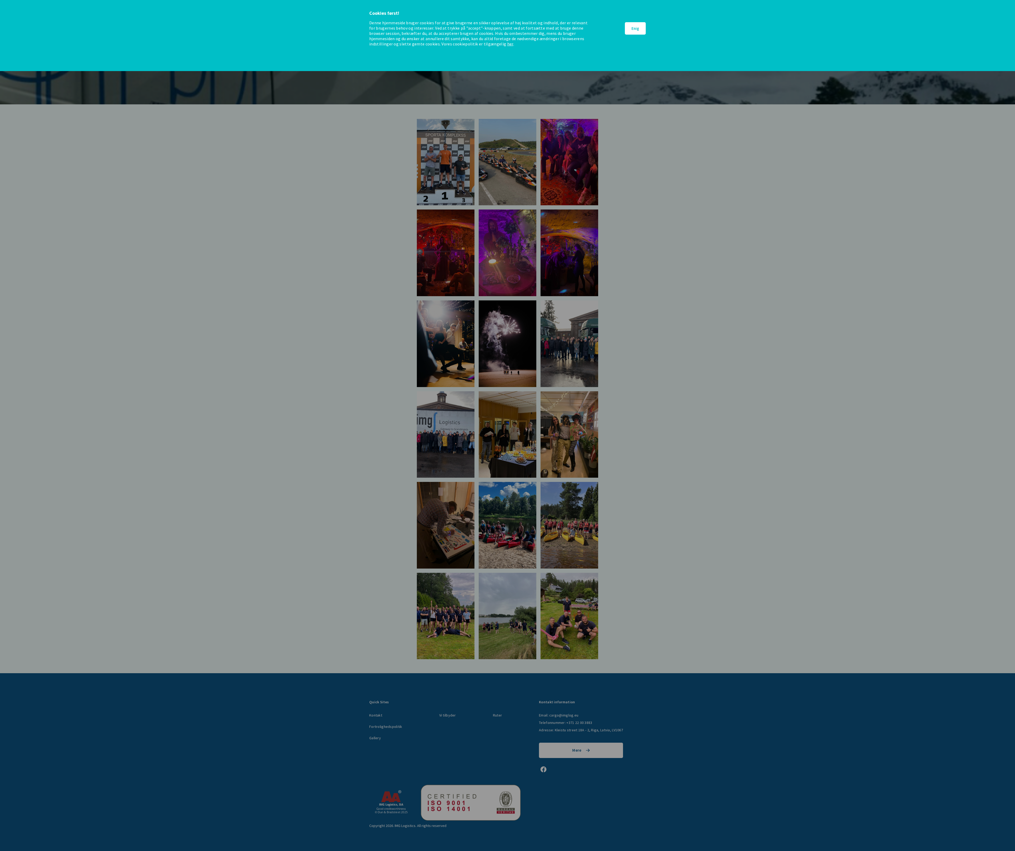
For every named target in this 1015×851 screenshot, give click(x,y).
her (510, 43)
